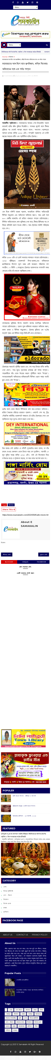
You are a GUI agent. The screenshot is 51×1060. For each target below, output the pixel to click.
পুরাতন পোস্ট (43, 554)
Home (4, 57)
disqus (25, 562)
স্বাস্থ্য (15, 1030)
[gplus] (35, 1052)
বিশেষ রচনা (7, 903)
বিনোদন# (11, 505)
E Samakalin (22, 1044)
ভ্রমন (8, 1026)
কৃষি (20, 1018)
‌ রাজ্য (35, 1010)
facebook (41, 562)
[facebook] (13, 2)
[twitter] (27, 2)
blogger (9, 562)
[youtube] (23, 2)
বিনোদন (11, 57)
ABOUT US (7, 935)
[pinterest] (37, 2)
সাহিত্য (8, 1030)
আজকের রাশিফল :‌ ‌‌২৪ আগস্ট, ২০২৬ (24, 816)
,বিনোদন (36, 76)
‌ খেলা (10, 1010)
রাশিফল (5, 912)
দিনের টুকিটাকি (8, 891)
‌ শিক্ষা (41, 1010)
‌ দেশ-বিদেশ (18, 1010)
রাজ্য (5, 908)
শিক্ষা (36, 1026)
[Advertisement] (25, 642)
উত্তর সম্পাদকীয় (11, 1018)
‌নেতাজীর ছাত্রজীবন (22, 980)
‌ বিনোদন (27, 1010)
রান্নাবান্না (22, 1026)
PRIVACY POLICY (39, 935)
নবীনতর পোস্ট (7, 554)
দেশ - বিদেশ (7, 895)
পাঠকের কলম (20, 1022)
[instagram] (32, 2)
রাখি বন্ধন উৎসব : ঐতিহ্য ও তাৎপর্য (24, 796)
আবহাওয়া (38, 1014)
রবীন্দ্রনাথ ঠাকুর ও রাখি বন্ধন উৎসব (24, 806)
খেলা (4, 887)
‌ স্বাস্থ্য (8, 1014)
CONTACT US (22, 935)
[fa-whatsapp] (18, 2)
